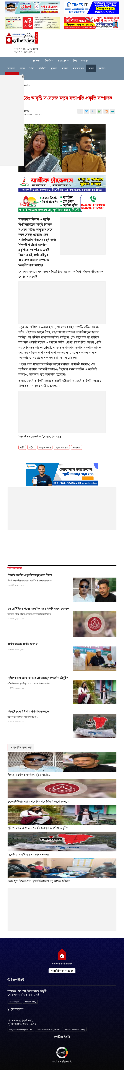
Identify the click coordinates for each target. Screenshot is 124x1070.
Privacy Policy (30, 1002)
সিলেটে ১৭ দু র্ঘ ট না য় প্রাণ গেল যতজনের (28, 711)
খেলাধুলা (85, 60)
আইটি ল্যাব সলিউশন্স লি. (62, 1061)
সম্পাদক (76, 447)
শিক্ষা (31, 68)
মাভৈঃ (31, 447)
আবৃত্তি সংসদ (45, 447)
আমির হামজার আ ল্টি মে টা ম (22, 644)
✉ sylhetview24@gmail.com (20, 1029)
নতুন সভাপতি (62, 447)
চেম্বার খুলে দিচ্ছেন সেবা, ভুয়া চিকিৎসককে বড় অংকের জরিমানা (39, 881)
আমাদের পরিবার (14, 1002)
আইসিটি (42, 68)
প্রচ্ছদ (37, 60)
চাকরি (91, 68)
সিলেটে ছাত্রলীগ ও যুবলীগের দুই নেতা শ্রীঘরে (30, 575)
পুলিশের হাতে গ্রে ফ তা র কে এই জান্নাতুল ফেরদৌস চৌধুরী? (38, 678)
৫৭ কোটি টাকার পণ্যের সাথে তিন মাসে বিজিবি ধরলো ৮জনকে (38, 609)
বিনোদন (11, 68)
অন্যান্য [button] (102, 68)
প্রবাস (22, 68)
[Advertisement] (83, 237)
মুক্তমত (54, 68)
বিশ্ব (75, 60)
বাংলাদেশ (62, 60)
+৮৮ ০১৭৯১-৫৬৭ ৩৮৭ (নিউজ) (74, 1029)
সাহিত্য (65, 68)
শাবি (22, 447)
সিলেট (48, 60)
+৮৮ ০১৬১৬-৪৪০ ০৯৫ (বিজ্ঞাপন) (48, 1029)
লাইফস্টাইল (78, 68)
